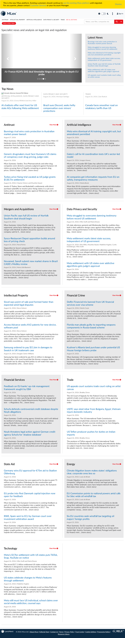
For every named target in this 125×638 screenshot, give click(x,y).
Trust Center (79, 632)
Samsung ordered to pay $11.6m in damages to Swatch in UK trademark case (28, 349)
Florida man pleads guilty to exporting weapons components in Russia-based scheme (91, 326)
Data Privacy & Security (51, 19)
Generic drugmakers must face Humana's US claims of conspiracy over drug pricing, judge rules (30, 155)
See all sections (71, 19)
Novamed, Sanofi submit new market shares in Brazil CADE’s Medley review (31, 262)
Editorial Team (44, 632)
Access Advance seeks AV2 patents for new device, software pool (30, 326)
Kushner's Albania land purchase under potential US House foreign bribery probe (93, 349)
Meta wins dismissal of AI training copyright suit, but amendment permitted (104, 54)
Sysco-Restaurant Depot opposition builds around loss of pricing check (29, 240)
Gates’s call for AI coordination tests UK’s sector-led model (93, 155)
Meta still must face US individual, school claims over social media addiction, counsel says (31, 602)
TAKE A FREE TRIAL (9, 23)
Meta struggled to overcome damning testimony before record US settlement (102, 48)
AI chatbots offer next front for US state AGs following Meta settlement (20, 106)
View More (53, 124)
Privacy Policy (69, 632)
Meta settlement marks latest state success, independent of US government (104, 59)
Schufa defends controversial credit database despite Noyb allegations (31, 410)
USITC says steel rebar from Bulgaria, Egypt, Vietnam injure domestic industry (94, 410)
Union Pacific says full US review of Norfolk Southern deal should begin (104, 65)
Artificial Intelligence (34, 19)
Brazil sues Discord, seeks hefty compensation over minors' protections (59, 108)
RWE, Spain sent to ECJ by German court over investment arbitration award (28, 517)
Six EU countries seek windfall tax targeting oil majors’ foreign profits (90, 517)
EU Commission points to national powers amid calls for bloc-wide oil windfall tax (93, 495)
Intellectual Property (17, 19)
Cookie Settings (90, 632)
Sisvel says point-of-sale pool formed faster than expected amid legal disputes (28, 303)
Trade (63, 19)
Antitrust (5, 19)
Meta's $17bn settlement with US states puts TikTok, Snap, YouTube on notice (31, 556)
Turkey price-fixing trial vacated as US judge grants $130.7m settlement (30, 178)
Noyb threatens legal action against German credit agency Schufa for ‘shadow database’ (29, 433)
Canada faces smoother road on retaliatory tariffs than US (101, 106)
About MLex (34, 632)
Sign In (121, 13)
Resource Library (64, 634)
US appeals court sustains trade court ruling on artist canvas (94, 387)
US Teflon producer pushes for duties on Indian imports (91, 433)
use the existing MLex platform (76, 3)
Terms (61, 632)
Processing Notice (103, 632)
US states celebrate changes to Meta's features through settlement (28, 579)
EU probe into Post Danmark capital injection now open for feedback (29, 495)
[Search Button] (116, 22)
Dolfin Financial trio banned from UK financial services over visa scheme (90, 303)
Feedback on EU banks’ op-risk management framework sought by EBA (26, 387)
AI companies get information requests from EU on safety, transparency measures (93, 178)
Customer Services (38, 5)
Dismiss (118, 4)
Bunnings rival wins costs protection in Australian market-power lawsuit (102, 42)
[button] (7, 58)
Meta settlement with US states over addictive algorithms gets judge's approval (103, 70)
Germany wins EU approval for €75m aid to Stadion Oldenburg (30, 472)
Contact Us (54, 632)
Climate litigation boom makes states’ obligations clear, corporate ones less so (92, 472)
